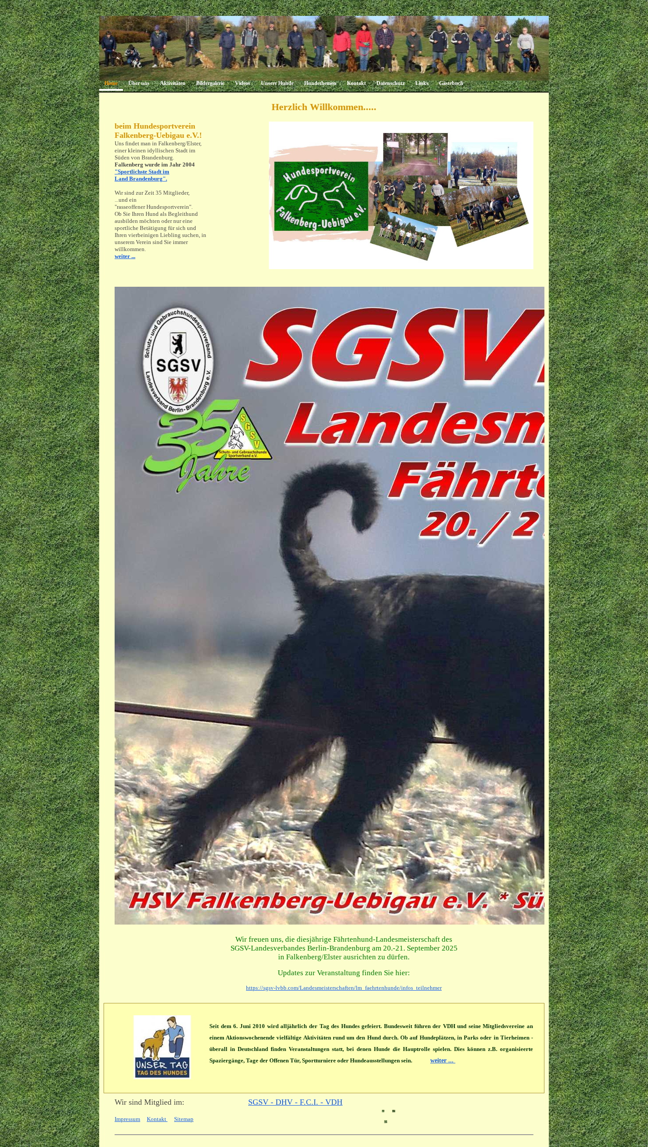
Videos (242, 83)
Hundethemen (320, 83)
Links (421, 83)
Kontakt (356, 83)
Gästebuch (451, 83)
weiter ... (125, 256)
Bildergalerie (210, 83)
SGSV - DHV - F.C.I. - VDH (295, 1102)
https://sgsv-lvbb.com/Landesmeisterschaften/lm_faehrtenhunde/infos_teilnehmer (344, 987)
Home (111, 83)
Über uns (138, 83)
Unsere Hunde (277, 83)
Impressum (127, 1119)
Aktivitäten (173, 83)
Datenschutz (390, 83)
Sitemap (184, 1119)
